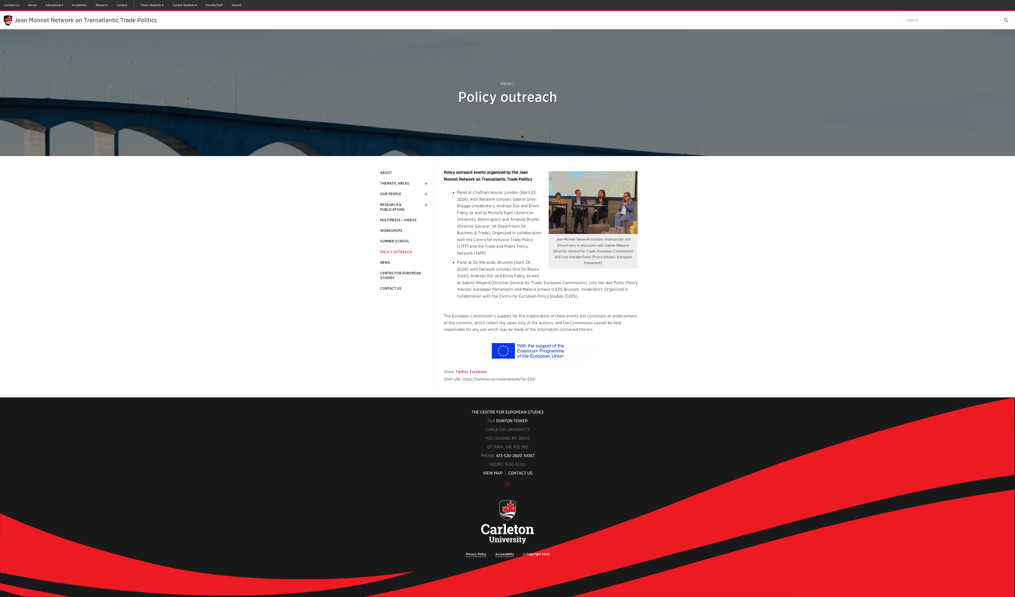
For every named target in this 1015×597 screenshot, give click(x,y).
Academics (79, 5)
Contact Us (391, 288)
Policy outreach (396, 252)
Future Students (150, 5)
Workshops (391, 231)
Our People (390, 194)
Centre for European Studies (400, 275)
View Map (492, 473)
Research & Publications (392, 207)
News (385, 263)
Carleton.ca (11, 5)
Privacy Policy (476, 554)
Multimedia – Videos (398, 220)
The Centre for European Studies (508, 412)
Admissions (53, 5)
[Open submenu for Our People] (426, 194)
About (32, 5)
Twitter (462, 372)
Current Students (183, 5)
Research (102, 5)
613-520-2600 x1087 (515, 455)
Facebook (478, 372)
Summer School (394, 241)
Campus (122, 5)
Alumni (236, 5)
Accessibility (504, 554)
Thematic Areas (394, 183)
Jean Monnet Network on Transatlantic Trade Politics (86, 20)
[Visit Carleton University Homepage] (507, 522)
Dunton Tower (512, 421)
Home (506, 83)
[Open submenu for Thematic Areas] (426, 183)
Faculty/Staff (214, 5)
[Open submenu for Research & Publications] (426, 204)
